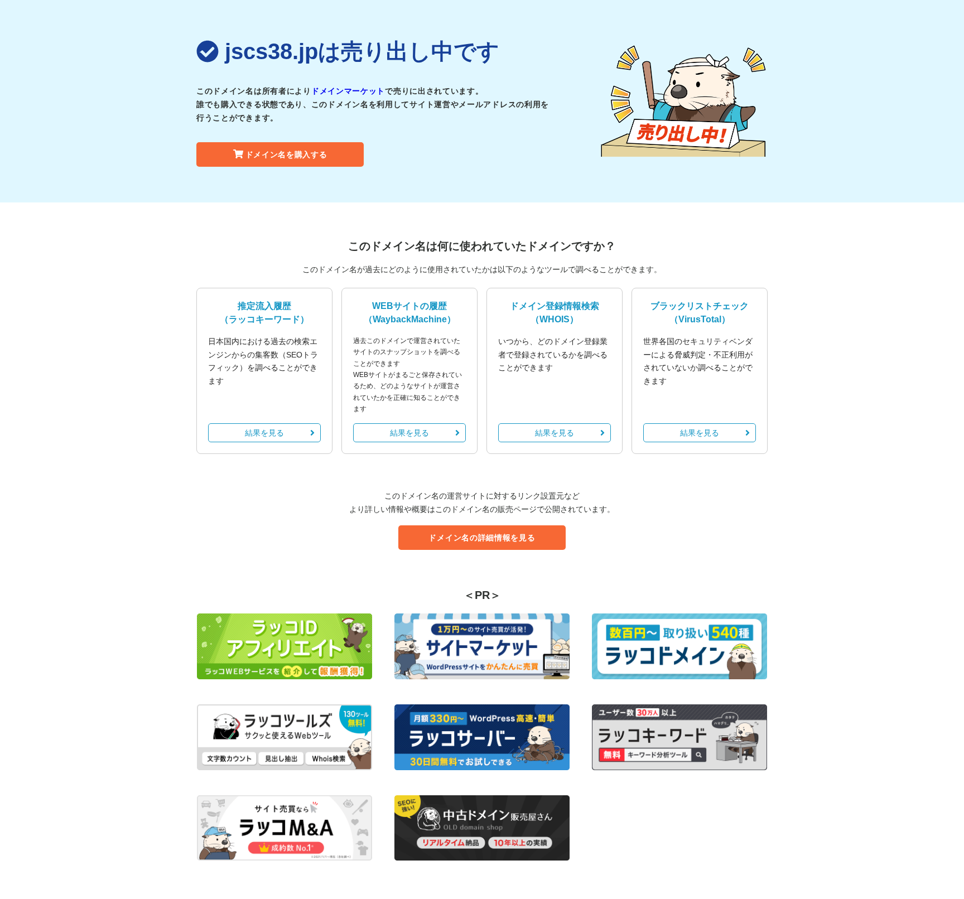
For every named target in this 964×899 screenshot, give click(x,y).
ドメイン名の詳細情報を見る (481, 537)
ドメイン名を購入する (286, 154)
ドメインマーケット (348, 90)
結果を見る (264, 432)
